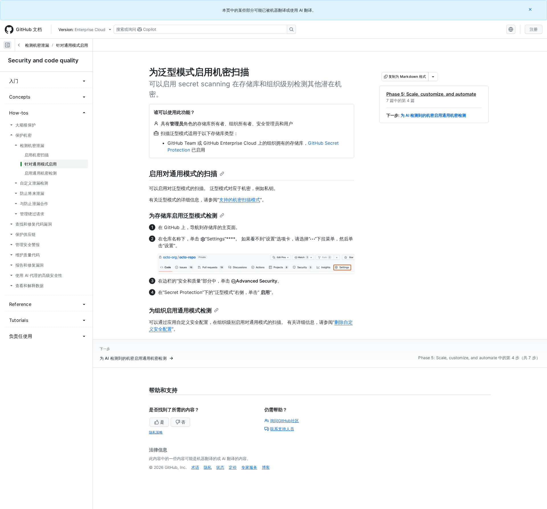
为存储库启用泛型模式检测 (183, 215)
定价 (233, 467)
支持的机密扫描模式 (239, 200)
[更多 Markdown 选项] (433, 76)
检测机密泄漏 (37, 45)
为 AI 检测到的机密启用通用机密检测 (433, 115)
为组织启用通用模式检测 (180, 310)
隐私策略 (156, 432)
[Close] (530, 9)
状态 (220, 467)
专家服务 (249, 467)
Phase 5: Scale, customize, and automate (431, 94)
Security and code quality (43, 60)
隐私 (208, 467)
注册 (534, 29)
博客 (266, 467)
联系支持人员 (282, 428)
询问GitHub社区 (284, 420)
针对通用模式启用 (72, 45)
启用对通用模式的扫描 (183, 173)
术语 (195, 467)
